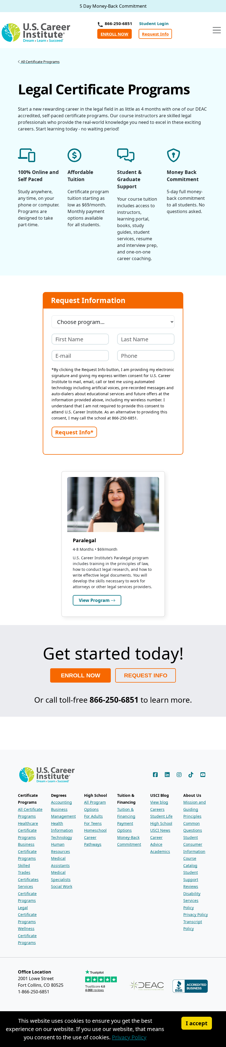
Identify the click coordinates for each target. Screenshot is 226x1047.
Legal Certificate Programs (27, 914)
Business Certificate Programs (27, 851)
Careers (157, 809)
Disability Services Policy (191, 900)
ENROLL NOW (114, 34)
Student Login (154, 23)
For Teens (93, 823)
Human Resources (60, 848)
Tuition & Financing (126, 813)
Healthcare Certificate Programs (28, 830)
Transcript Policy (192, 925)
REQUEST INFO (145, 675)
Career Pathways (92, 841)
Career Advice (156, 841)
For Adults (93, 816)
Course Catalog (190, 862)
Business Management (63, 813)
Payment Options (125, 827)
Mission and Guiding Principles (194, 809)
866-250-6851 (118, 23)
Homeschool (95, 830)
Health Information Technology (62, 830)
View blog (159, 802)
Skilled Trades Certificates (28, 872)
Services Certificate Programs (27, 893)
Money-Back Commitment (129, 841)
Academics (160, 851)
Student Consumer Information (194, 844)
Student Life (161, 816)
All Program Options (95, 806)
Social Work (61, 886)
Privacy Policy (195, 914)
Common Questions (192, 827)
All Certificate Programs (30, 813)
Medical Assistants (60, 862)
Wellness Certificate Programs (27, 935)
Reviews (190, 886)
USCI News (160, 830)
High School (161, 823)
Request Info (155, 34)
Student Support (190, 876)
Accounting (61, 802)
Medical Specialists (61, 876)
